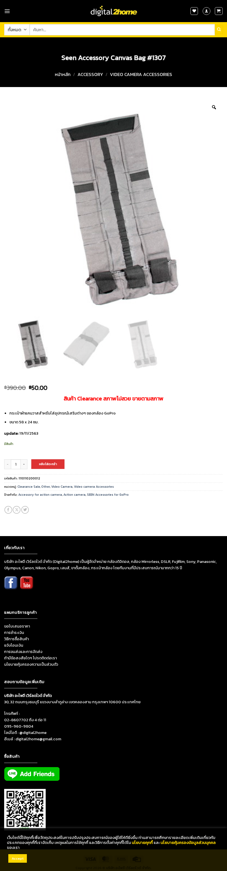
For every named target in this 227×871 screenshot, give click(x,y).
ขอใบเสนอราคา (17, 626)
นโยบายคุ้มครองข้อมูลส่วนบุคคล (188, 842)
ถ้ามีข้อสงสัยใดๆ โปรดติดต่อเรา (30, 658)
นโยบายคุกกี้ (142, 842)
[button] (7, 11)
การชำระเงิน (14, 632)
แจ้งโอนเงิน (13, 645)
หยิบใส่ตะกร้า (48, 464)
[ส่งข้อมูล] (219, 29)
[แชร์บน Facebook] (8, 510)
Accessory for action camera (40, 494)
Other (45, 486)
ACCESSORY (90, 74)
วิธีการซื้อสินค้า (16, 639)
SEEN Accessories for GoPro (108, 494)
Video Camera (62, 486)
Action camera (74, 494)
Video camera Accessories (141, 74)
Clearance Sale (28, 486)
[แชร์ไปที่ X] (16, 510)
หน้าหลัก (63, 74)
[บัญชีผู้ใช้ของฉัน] (206, 11)
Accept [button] (18, 858)
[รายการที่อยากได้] (194, 11)
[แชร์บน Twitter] (25, 510)
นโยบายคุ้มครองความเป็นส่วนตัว (31, 664)
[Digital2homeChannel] (26, 587)
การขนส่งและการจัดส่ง (23, 652)
